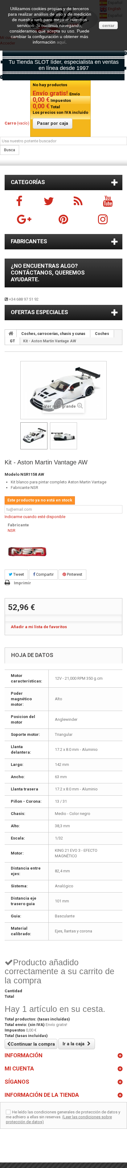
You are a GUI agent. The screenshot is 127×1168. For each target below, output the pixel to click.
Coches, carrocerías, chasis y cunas (53, 334)
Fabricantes (29, 241)
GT (12, 341)
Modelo (12, 474)
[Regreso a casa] (11, 333)
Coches (102, 334)
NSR (11, 530)
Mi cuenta (19, 1068)
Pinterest (74, 574)
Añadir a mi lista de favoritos (39, 626)
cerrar (108, 25)
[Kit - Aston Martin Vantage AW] (33, 435)
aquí (61, 42)
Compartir (44, 574)
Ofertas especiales (39, 312)
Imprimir (22, 583)
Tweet (18, 574)
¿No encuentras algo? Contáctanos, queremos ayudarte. (48, 272)
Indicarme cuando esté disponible (35, 516)
